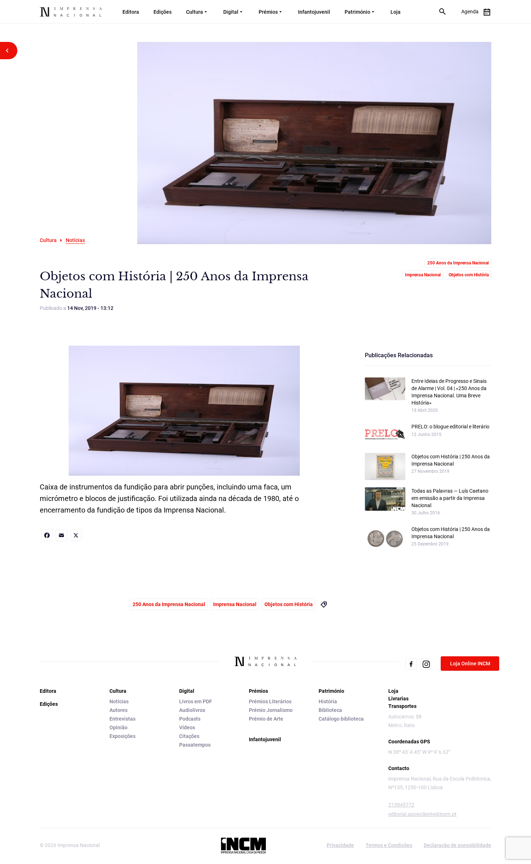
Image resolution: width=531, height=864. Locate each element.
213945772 (401, 805)
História (328, 701)
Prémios (268, 12)
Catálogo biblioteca (341, 719)
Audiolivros (192, 710)
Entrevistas (122, 719)
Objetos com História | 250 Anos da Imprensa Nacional (450, 460)
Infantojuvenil (314, 12)
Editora (130, 12)
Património (357, 12)
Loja (395, 12)
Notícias (119, 701)
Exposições (122, 736)
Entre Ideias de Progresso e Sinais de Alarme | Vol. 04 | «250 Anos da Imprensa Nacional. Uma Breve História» (449, 392)
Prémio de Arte (266, 719)
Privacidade (340, 845)
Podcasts (189, 719)
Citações (189, 736)
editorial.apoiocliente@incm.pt (422, 814)
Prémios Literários (270, 701)
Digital (230, 12)
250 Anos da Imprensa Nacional (458, 262)
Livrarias (398, 698)
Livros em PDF (195, 701)
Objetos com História (469, 274)
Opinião (118, 727)
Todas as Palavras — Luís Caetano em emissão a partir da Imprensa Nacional (449, 498)
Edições (163, 12)
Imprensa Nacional (423, 274)
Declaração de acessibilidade (457, 845)
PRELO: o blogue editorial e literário (450, 426)
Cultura (194, 12)
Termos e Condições (389, 845)
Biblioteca (330, 710)
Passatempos (195, 745)
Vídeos (187, 727)
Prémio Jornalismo (271, 710)
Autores (118, 710)
